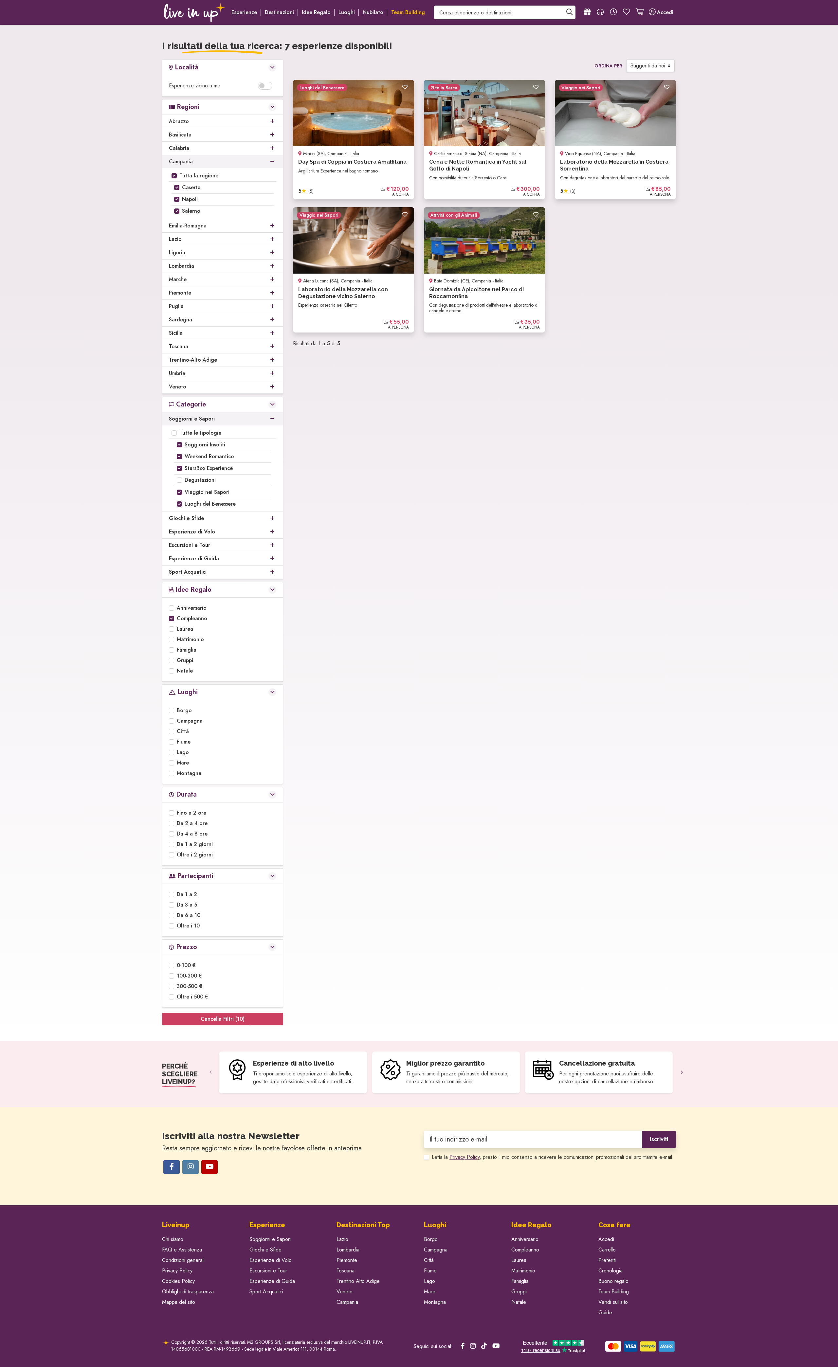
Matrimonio (190, 639)
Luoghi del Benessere (210, 504)
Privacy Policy (464, 1157)
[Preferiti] (626, 12)
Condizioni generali (183, 1260)
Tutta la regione (198, 175)
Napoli (190, 199)
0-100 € (186, 965)
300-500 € (189, 986)
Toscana (346, 1270)
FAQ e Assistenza (182, 1249)
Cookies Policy (178, 1281)
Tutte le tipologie (200, 433)
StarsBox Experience (209, 468)
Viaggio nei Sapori (207, 492)
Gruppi (185, 660)
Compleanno (192, 618)
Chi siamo (172, 1239)
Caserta (191, 187)
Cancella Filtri (223, 1019)
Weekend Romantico (209, 456)
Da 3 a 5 (187, 904)
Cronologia (610, 1270)
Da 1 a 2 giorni (195, 844)
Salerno (191, 211)
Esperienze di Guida (272, 1281)
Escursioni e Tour (268, 1270)
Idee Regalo (316, 12)
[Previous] (210, 1072)
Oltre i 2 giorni (195, 854)
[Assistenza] (600, 12)
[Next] (682, 1072)
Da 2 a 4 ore (192, 823)
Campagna (190, 721)
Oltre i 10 (188, 925)
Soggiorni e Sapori (270, 1239)
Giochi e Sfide (265, 1249)
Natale (185, 671)
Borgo (184, 710)
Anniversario (192, 608)
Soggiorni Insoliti (205, 444)
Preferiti (607, 1260)
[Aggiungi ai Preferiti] (405, 87)
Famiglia (186, 650)
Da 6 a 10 (188, 915)
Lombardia (348, 1249)
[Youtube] (209, 1167)
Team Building (613, 1291)
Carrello (607, 1249)
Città (183, 731)
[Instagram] (190, 1167)
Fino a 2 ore (191, 813)
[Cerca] (569, 12)
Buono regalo (613, 1281)
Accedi (606, 1239)
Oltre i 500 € (192, 996)
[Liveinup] (195, 12)
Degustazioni (200, 480)
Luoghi (346, 12)
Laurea (185, 629)
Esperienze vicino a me (194, 85)
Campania (347, 1302)
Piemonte (347, 1260)
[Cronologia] (613, 12)
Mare (183, 762)
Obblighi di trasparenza (188, 1291)
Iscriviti (659, 1139)
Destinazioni (279, 12)
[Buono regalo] (587, 12)
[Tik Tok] (484, 1346)
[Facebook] (171, 1167)
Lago (183, 752)
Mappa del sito (178, 1302)
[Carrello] (639, 12)
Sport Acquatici (266, 1291)
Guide (605, 1312)
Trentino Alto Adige (358, 1281)
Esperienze (244, 12)
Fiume (184, 742)
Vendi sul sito (613, 1302)
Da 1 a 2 (187, 894)
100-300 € (189, 976)
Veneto (345, 1291)
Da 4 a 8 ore (192, 833)
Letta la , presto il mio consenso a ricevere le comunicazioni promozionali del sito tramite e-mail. (553, 1157)
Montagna (189, 773)
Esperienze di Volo (270, 1260)
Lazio (342, 1239)
